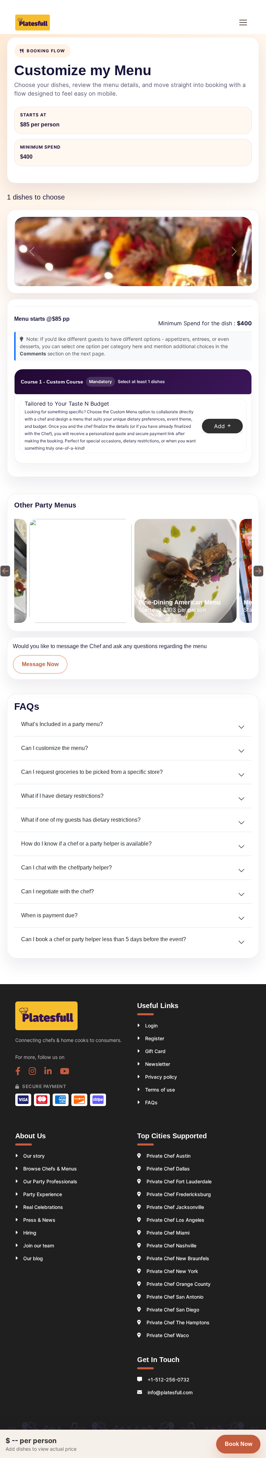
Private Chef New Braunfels (178, 1258)
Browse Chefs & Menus (50, 1169)
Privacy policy (161, 1077)
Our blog (33, 1258)
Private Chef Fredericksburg (179, 1194)
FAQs (151, 1102)
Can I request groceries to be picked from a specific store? (92, 772)
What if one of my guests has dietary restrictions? (81, 820)
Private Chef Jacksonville (175, 1207)
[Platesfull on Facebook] (17, 1072)
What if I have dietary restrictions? (62, 796)
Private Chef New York (172, 1271)
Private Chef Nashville (171, 1245)
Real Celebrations (43, 1207)
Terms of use (160, 1090)
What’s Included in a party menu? (62, 724)
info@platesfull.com (170, 1392)
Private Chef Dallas (168, 1169)
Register (154, 1038)
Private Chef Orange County (179, 1284)
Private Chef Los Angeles (175, 1220)
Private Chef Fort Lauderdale (179, 1181)
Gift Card (155, 1051)
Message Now (40, 664)
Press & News (39, 1220)
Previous (3, 570)
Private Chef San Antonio (175, 1297)
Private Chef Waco (168, 1335)
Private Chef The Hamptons (178, 1322)
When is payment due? (49, 915)
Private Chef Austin (168, 1156)
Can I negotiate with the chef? (57, 891)
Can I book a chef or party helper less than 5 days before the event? (103, 939)
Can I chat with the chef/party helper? (66, 868)
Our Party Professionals (50, 1181)
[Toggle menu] (243, 22)
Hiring (29, 1233)
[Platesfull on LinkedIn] (48, 1072)
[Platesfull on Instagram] (32, 1072)
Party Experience (42, 1194)
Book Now (238, 1444)
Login (151, 1025)
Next (257, 570)
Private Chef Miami (168, 1233)
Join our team (38, 1245)
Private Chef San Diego (173, 1310)
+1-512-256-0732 (168, 1379)
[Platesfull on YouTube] (64, 1072)
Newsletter (157, 1064)
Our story (34, 1156)
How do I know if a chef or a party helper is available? (86, 844)
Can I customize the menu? (54, 748)
